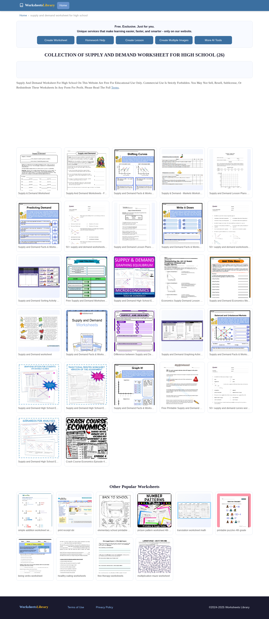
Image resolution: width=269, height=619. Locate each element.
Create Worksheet (56, 40)
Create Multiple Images (174, 40)
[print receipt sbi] (75, 510)
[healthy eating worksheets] (75, 563)
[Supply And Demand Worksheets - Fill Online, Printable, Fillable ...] (87, 176)
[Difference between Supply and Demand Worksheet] (134, 337)
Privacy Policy (104, 607)
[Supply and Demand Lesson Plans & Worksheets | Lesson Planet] (230, 171)
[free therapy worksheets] (115, 563)
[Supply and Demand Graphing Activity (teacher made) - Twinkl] (182, 330)
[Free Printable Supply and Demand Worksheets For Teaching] (182, 390)
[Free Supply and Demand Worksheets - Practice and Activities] (87, 283)
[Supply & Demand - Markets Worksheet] (182, 169)
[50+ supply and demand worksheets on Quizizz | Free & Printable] (87, 232)
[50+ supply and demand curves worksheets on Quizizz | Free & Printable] (230, 393)
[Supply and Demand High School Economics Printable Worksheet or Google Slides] (134, 277)
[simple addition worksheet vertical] (35, 515)
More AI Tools (213, 40)
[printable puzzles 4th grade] (234, 514)
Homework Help (95, 40)
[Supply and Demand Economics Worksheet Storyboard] (230, 283)
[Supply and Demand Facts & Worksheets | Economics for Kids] (134, 176)
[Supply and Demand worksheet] (39, 331)
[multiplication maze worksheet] (154, 561)
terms (115, 87)
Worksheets (33, 607)
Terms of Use (76, 607)
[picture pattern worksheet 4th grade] (154, 510)
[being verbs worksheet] (35, 560)
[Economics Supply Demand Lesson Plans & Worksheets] (182, 283)
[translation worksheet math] (194, 510)
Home (63, 5)
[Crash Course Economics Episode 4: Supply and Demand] (87, 438)
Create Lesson (134, 40)
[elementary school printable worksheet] (115, 518)
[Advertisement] (134, 119)
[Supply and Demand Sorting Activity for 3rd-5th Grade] (39, 277)
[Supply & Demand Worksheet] (39, 176)
